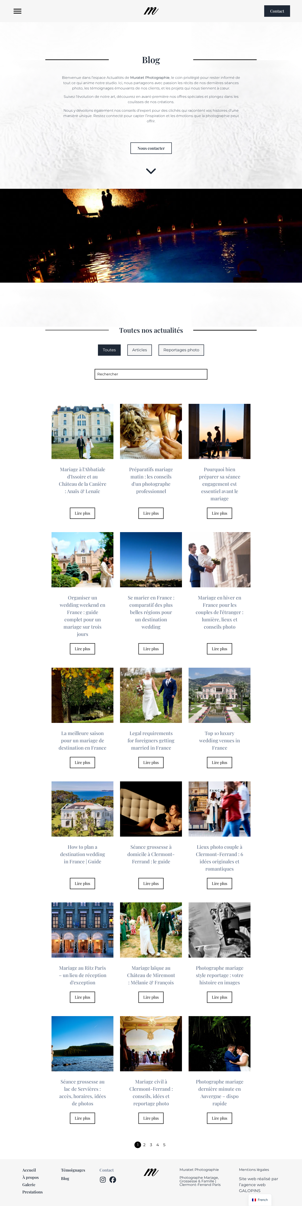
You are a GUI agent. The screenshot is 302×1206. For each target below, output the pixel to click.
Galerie (28, 1184)
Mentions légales (254, 1170)
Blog (65, 1178)
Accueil (29, 1170)
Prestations (32, 1192)
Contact (106, 1170)
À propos (30, 1177)
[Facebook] (112, 1179)
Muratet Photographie (199, 1170)
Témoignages (73, 1170)
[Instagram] (102, 1179)
